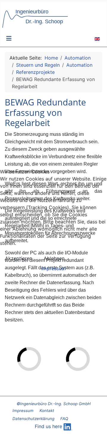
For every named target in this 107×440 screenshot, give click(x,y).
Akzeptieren (18, 258)
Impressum (53, 268)
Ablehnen (54, 258)
